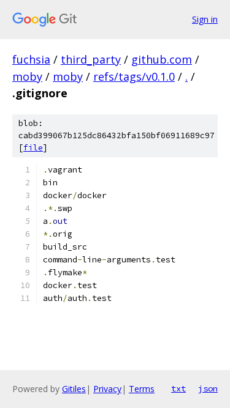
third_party (91, 59)
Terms (142, 389)
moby (27, 76)
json (208, 388)
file (33, 148)
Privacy (107, 389)
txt (178, 388)
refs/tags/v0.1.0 (134, 76)
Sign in (205, 19)
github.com (161, 59)
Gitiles (74, 389)
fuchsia (31, 59)
